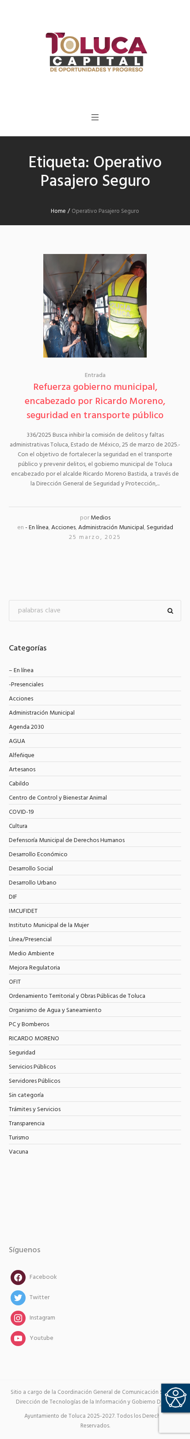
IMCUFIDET (23, 911)
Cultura (18, 826)
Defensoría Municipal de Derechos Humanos (67, 840)
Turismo (19, 1138)
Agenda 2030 (26, 727)
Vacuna (18, 1152)
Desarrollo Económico (38, 855)
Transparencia (27, 1124)
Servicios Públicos (32, 1067)
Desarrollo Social (31, 869)
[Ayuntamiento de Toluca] (95, 51)
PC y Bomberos (29, 1025)
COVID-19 (21, 812)
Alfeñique (21, 755)
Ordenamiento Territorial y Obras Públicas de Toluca (77, 996)
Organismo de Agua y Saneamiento (55, 1010)
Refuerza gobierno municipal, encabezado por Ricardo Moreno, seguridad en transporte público (95, 401)
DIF (13, 897)
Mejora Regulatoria (34, 968)
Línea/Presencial (30, 940)
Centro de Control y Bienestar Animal (58, 798)
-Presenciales (26, 685)
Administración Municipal (111, 528)
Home (58, 211)
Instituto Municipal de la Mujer (49, 925)
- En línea (37, 528)
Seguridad (160, 528)
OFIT (15, 982)
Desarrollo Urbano (33, 883)
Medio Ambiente (31, 954)
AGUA (17, 741)
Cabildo (19, 784)
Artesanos (22, 770)
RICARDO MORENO (34, 1039)
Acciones (63, 528)
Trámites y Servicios (35, 1109)
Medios (100, 518)
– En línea (21, 671)
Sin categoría (26, 1095)
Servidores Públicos (34, 1081)
